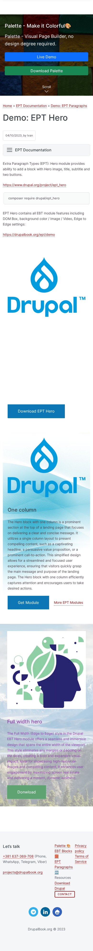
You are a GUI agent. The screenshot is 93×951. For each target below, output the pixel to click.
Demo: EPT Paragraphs (69, 106)
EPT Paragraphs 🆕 (64, 867)
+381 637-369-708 (18, 856)
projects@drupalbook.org (23, 872)
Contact (65, 894)
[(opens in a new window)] (33, 912)
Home (7, 106)
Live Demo (46, 56)
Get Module (28, 602)
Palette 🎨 (63, 846)
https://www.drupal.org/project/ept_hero (34, 185)
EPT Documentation (31, 106)
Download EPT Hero (36, 411)
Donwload (26, 792)
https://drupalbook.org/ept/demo (29, 234)
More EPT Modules (68, 602)
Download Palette (47, 70)
